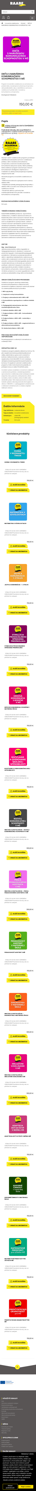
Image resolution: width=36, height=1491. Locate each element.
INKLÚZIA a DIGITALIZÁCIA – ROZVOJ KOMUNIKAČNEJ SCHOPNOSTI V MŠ (16, 830)
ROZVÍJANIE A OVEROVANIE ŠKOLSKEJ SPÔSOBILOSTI (17, 769)
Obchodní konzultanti (8, 1413)
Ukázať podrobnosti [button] (10, 1487)
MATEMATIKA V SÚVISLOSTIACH (15, 523)
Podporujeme (6, 1440)
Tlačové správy (6, 1429)
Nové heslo (5, 1417)
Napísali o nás (6, 1431)
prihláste (5, 113)
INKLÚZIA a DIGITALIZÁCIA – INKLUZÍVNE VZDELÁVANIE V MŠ (14, 1076)
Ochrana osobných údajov (10, 1403)
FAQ (3, 1401)
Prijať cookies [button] (26, 1486)
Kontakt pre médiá (7, 1427)
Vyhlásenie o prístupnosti (9, 1407)
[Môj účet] (3, 17)
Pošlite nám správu (7, 1446)
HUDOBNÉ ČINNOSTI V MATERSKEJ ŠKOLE (16, 1198)
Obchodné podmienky (11, 396)
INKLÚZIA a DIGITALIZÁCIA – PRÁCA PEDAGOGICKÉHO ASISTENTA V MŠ (16, 892)
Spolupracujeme (7, 1444)
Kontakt (4, 1411)
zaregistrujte (17, 113)
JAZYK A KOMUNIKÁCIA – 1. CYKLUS (16, 585)
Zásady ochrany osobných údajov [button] (14, 1480)
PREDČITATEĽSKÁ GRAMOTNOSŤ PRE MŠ (16, 1321)
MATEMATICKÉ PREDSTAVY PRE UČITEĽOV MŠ (15, 1259)
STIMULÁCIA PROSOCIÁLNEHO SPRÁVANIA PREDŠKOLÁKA (14, 647)
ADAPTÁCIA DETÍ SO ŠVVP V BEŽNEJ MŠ (17, 1136)
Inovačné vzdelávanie (12, 23)
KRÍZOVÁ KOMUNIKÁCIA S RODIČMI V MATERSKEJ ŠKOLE (16, 708)
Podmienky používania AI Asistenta (12, 1409)
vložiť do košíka (18, 485)
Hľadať (23, 23)
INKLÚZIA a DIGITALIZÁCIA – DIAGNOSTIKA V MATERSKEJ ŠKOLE (16, 1014)
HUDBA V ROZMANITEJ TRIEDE (14, 462)
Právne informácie (7, 1405)
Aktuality (4, 1433)
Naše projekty (6, 1442)
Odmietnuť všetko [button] (27, 1454)
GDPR (3, 1419)
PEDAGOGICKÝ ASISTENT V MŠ (14, 952)
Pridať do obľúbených (18, 490)
